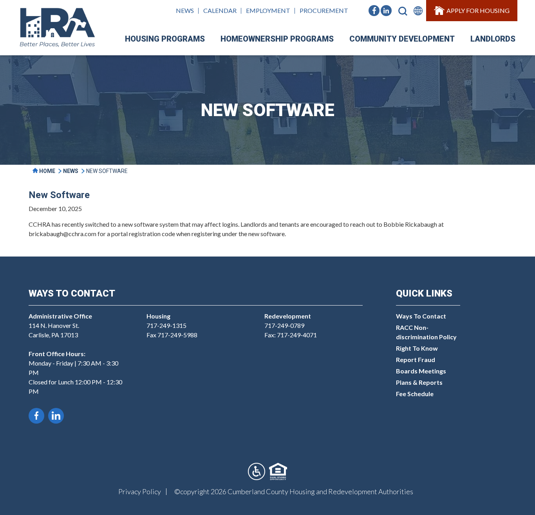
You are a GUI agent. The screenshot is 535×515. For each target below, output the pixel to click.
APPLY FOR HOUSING (478, 10)
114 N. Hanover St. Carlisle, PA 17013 (60, 325)
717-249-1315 (166, 325)
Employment (268, 10)
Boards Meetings (421, 371)
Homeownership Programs (277, 39)
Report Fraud (415, 359)
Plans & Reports (419, 382)
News (185, 10)
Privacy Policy (139, 491)
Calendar (220, 10)
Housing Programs (165, 39)
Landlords (492, 39)
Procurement (324, 10)
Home (46, 171)
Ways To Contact (421, 316)
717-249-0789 (284, 325)
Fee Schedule (415, 393)
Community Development (402, 39)
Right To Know (417, 348)
